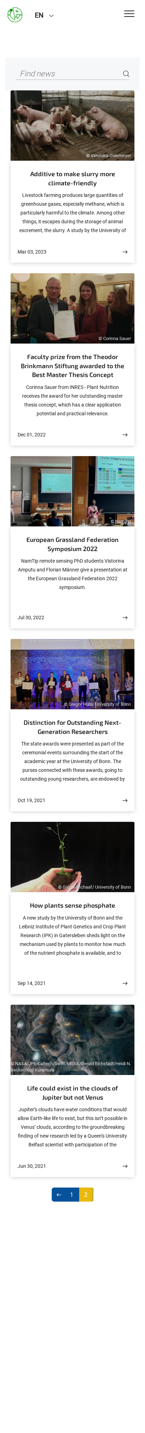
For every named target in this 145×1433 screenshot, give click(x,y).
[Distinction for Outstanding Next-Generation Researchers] (124, 800)
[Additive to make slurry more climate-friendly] (124, 252)
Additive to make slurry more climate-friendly (72, 178)
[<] (59, 1195)
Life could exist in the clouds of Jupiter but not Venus (72, 1092)
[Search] (126, 74)
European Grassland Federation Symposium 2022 (72, 544)
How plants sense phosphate (72, 905)
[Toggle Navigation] (129, 14)
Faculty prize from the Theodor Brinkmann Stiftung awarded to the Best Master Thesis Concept (72, 365)
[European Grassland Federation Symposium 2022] (124, 617)
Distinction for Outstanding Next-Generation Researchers (72, 726)
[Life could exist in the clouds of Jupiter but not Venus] (124, 1166)
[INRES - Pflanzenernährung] (14, 14)
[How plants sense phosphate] (124, 983)
